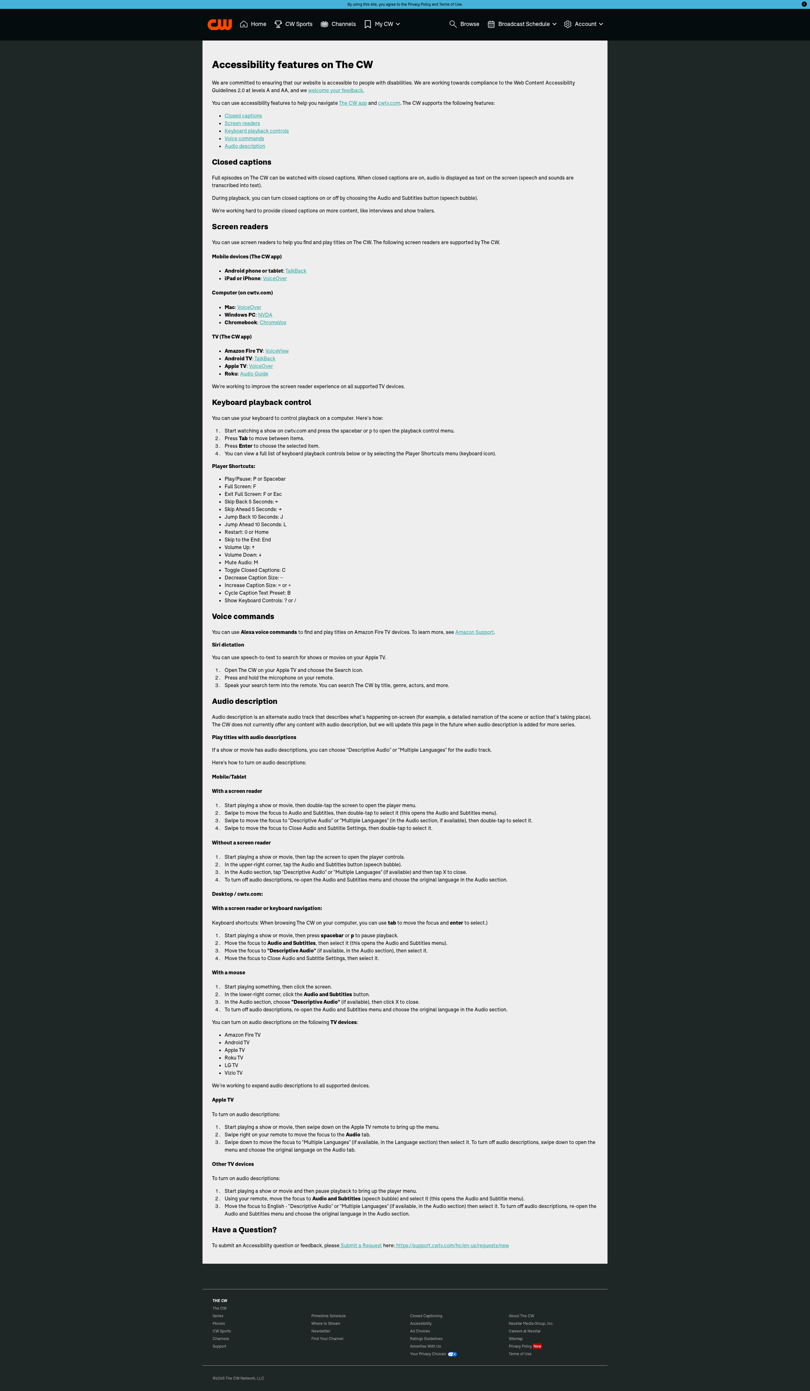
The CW (215, 22)
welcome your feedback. (336, 90)
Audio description (245, 146)
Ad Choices (420, 1331)
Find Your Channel (327, 1338)
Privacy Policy (419, 4)
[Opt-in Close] (804, 4)
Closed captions (243, 115)
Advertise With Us (425, 1346)
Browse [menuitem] (469, 24)
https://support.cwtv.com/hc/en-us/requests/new (452, 1245)
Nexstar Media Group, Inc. (531, 1323)
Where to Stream (325, 1323)
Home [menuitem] (258, 24)
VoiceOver (275, 278)
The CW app (353, 103)
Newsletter (320, 1331)
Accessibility (421, 1323)
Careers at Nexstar (525, 1331)
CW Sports (222, 1331)
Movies (219, 1323)
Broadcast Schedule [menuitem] (524, 24)
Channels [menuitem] (344, 24)
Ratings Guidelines (426, 1338)
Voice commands (244, 138)
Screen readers (242, 123)
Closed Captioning (426, 1315)
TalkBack (295, 271)
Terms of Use (450, 4)
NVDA (265, 315)
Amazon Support (474, 632)
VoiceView (277, 351)
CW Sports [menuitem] (299, 24)
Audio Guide (254, 373)
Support (219, 1346)
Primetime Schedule (328, 1315)
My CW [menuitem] (384, 24)
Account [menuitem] (585, 24)
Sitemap (516, 1338)
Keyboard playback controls (257, 131)
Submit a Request (361, 1245)
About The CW (521, 1315)
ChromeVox (273, 322)
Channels (221, 1338)
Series (218, 1315)
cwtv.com (389, 103)
